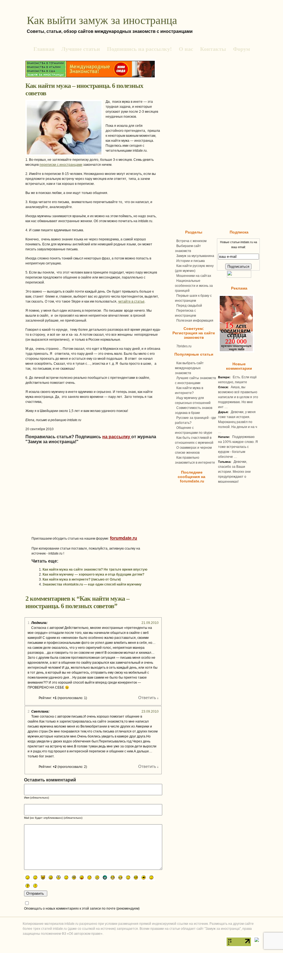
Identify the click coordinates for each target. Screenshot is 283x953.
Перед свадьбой (189, 306)
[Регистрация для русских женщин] (235, 351)
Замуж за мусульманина (195, 256)
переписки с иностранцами (61, 165)
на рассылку (116, 436)
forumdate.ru (123, 538)
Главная (43, 49)
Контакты (213, 49)
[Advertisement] (78, 497)
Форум (241, 49)
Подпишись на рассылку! (139, 49)
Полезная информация (194, 320)
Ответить (147, 697)
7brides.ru (184, 346)
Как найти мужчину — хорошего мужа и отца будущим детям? (93, 574)
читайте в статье (131, 301)
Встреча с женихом (191, 241)
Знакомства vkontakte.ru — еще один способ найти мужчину (92, 584)
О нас (186, 49)
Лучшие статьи (80, 49)
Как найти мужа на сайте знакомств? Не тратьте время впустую (95, 569)
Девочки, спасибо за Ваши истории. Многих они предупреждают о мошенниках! (234, 472)
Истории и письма (190, 261)
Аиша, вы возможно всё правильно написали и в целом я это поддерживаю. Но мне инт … (238, 397)
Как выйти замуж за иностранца (102, 20)
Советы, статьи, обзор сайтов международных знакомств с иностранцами (110, 31)
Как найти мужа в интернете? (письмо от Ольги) (82, 579)
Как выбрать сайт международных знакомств (189, 368)
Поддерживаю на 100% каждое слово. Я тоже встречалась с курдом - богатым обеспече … (238, 447)
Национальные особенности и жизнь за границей (194, 286)
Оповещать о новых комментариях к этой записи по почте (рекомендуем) (82, 908)
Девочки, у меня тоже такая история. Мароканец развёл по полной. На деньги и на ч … (237, 422)
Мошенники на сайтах (193, 276)
